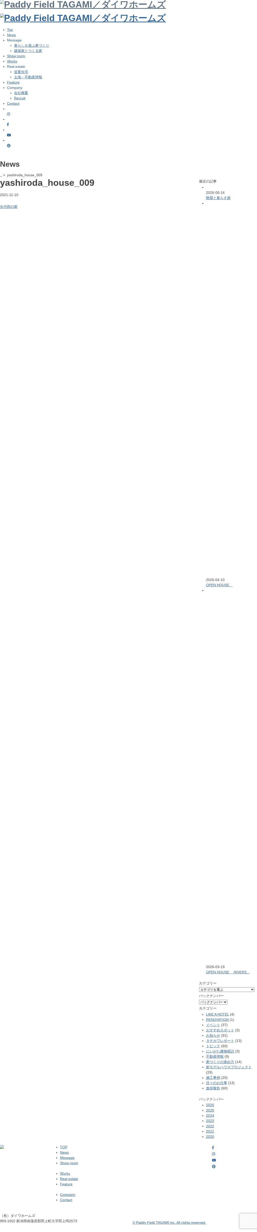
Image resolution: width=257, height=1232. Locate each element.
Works (12, 61)
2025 (210, 1110)
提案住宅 (21, 72)
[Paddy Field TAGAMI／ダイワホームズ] (83, 18)
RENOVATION (217, 1020)
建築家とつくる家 (28, 51)
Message (67, 1158)
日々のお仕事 (216, 1083)
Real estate (69, 1179)
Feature (13, 82)
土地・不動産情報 (28, 77)
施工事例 (213, 1078)
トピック (213, 1046)
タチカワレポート (220, 1041)
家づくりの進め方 (220, 1062)
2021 (210, 1131)
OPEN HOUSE (219, 585)
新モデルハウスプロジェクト (229, 1067)
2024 (210, 1115)
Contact (13, 103)
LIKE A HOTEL (217, 1014)
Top (10, 30)
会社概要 (21, 93)
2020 (210, 1137)
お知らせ (213, 1035)
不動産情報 (215, 1056)
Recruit (19, 98)
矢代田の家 (9, 207)
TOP (63, 1147)
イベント (213, 1025)
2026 (210, 1105)
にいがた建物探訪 (220, 1051)
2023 (210, 1121)
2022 (210, 1126)
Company (67, 1195)
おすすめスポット (220, 1030)
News (11, 35)
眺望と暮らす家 (218, 198)
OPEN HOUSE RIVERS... (227, 972)
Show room (16, 56)
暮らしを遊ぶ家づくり (31, 45)
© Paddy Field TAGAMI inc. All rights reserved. (169, 1222)
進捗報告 (213, 1088)
